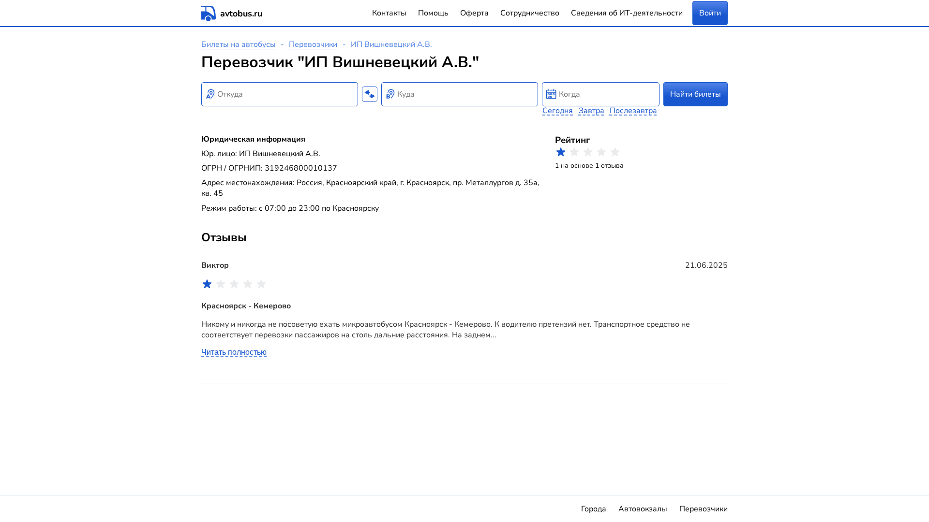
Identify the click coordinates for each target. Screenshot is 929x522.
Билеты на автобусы (238, 44)
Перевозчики (313, 44)
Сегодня (557, 110)
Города (593, 509)
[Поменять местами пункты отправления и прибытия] (369, 94)
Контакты (389, 13)
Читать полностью (234, 352)
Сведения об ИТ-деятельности (627, 13)
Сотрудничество (529, 13)
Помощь (433, 13)
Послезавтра (633, 110)
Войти (710, 13)
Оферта (474, 13)
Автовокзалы (642, 509)
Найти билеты (695, 94)
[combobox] (279, 94)
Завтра (591, 110)
